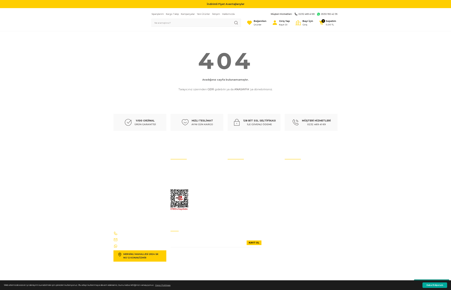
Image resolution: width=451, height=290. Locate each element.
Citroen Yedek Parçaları (239, 186)
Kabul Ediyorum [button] (435, 285)
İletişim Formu (178, 181)
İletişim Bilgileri (292, 165)
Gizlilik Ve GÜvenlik (180, 186)
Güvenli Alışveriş (293, 186)
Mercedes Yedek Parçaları (240, 192)
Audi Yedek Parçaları (238, 170)
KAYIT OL (254, 242)
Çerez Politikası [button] (163, 285)
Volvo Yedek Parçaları (238, 181)
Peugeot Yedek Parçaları (240, 213)
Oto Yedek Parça (236, 165)
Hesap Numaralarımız (182, 176)
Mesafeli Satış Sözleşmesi (297, 192)
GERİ (211, 89)
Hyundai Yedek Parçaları (240, 176)
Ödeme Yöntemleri (294, 197)
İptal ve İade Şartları (181, 165)
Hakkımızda (291, 181)
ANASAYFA (241, 89)
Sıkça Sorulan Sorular (295, 176)
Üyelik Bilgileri (292, 170)
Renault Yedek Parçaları (240, 197)
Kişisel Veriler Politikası (182, 170)
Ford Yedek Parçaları (238, 202)
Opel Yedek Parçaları (238, 207)
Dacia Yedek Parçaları (238, 218)
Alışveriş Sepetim (293, 202)
